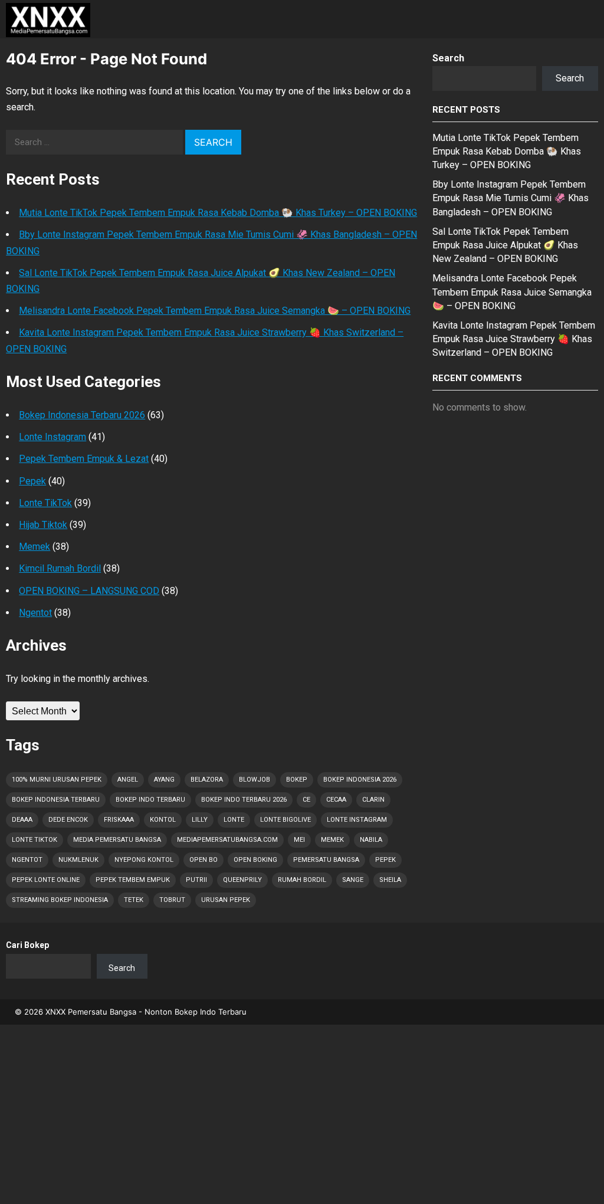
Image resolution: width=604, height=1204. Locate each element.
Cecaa (336, 799)
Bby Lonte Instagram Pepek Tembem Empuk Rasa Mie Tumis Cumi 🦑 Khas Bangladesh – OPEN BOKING (510, 198)
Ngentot (35, 612)
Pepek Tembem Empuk (133, 880)
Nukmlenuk (78, 860)
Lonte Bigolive (285, 820)
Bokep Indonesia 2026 (359, 779)
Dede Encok (68, 820)
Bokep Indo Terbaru (150, 799)
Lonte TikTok (45, 502)
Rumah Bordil (302, 880)
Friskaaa (119, 820)
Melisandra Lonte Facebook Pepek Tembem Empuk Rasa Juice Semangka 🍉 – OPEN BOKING (215, 310)
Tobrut (172, 900)
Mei (299, 840)
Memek (34, 546)
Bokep (296, 779)
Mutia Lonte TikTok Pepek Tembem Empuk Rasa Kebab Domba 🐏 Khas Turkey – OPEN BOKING (218, 212)
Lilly (200, 820)
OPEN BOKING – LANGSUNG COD (89, 590)
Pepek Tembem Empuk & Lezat (84, 458)
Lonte (234, 820)
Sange (352, 880)
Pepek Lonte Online (46, 880)
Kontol (163, 820)
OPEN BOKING (255, 860)
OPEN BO (203, 860)
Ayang (164, 779)
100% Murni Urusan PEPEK (56, 779)
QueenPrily (242, 880)
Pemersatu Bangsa (326, 860)
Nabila (371, 840)
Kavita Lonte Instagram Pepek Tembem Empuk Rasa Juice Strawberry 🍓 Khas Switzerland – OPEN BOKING (513, 339)
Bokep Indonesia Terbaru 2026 (82, 415)
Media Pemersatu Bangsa (117, 840)
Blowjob (254, 779)
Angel (127, 779)
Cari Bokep (27, 945)
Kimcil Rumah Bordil (60, 568)
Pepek (32, 481)
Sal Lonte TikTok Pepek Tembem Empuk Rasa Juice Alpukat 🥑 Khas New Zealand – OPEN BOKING (505, 245)
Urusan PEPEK (225, 900)
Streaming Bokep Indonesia (60, 900)
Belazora (207, 779)
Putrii (196, 880)
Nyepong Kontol (143, 860)
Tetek (133, 900)
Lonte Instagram (52, 436)
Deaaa (22, 820)
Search (448, 58)
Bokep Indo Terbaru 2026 (244, 799)
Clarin (373, 799)
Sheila (390, 880)
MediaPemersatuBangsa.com (227, 840)
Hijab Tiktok (43, 524)
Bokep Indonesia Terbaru (56, 799)
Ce (306, 799)
